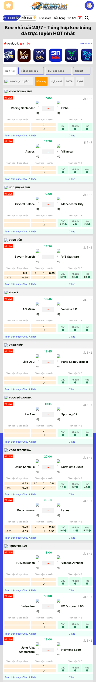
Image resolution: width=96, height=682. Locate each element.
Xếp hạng (59, 18)
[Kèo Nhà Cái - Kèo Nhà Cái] (49, 5)
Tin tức (71, 18)
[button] (87, 18)
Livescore (45, 18)
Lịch (79, 18)
